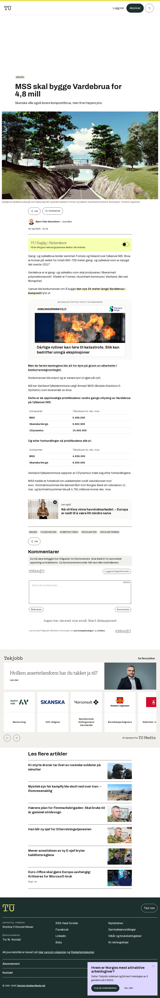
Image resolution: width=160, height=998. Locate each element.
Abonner (135, 8)
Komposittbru (69, 532)
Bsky (58, 942)
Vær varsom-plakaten (52, 952)
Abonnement (11, 963)
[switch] (125, 244)
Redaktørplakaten (82, 952)
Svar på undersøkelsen (105, 988)
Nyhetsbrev (115, 923)
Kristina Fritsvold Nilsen (17, 927)
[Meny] (149, 8)
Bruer (20, 77)
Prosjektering (109, 532)
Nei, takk (128, 988)
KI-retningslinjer (118, 942)
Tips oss (149, 908)
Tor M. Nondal (11, 939)
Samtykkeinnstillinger (122, 929)
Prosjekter (89, 532)
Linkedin (60, 936)
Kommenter (54, 211)
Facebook (62, 929)
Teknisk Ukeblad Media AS (31, 986)
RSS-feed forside (66, 923)
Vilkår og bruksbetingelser (125, 936)
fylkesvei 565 (48, 532)
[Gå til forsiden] (7, 8)
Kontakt (7, 972)
